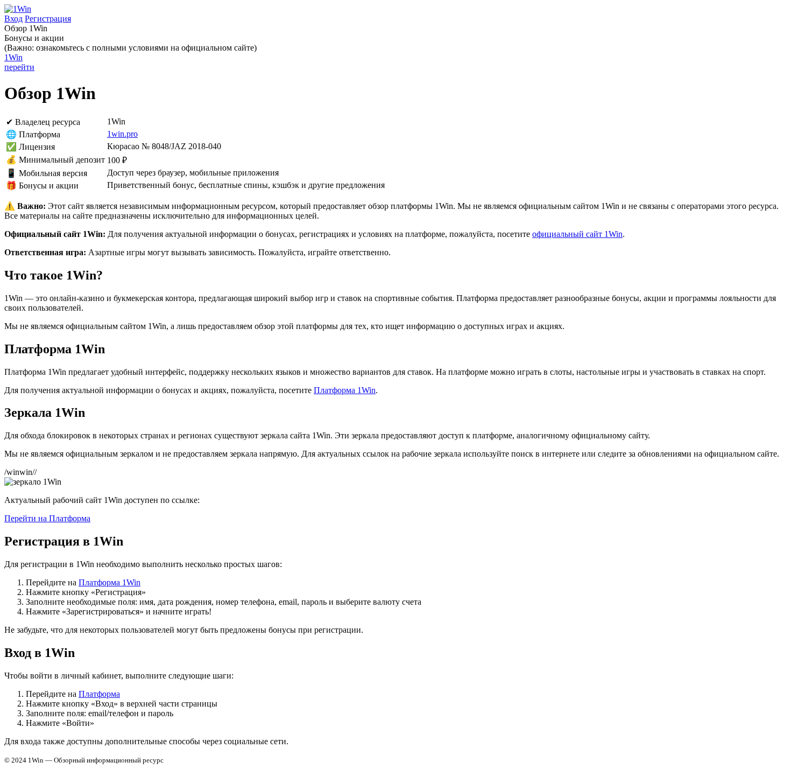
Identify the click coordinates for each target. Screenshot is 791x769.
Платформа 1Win (345, 390)
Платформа (99, 693)
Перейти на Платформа (47, 518)
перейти (19, 62)
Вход (13, 18)
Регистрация (48, 18)
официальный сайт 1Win (577, 234)
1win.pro (122, 133)
